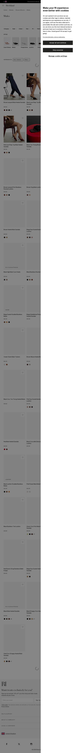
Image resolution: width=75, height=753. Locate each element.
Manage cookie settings (58, 56)
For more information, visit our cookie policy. (54, 37)
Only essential (58, 50)
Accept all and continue (58, 43)
